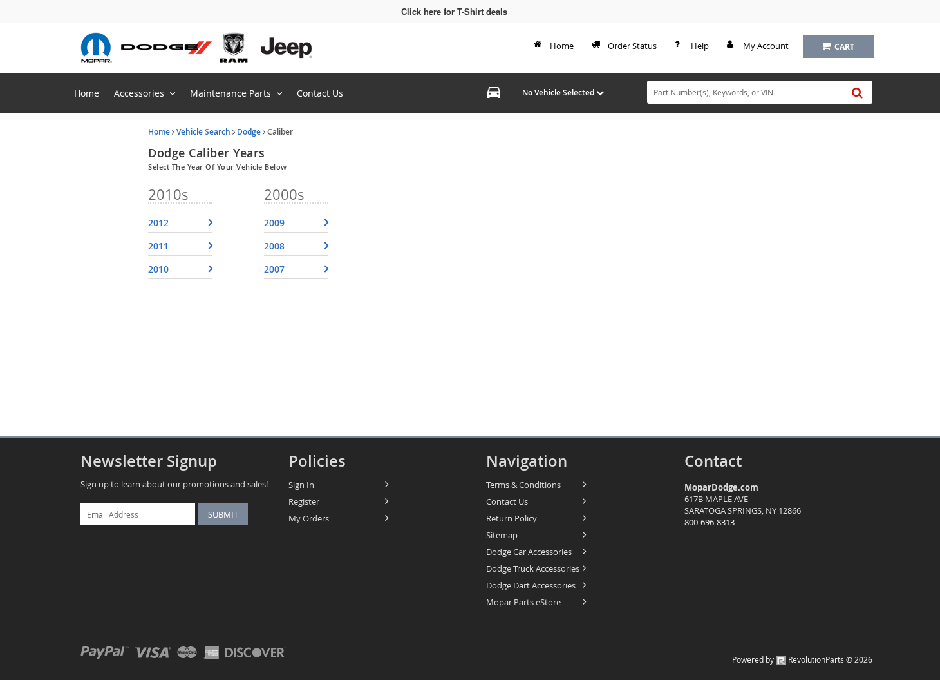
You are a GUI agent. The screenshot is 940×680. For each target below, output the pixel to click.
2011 (158, 246)
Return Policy (511, 518)
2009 (274, 223)
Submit (223, 514)
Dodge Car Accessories (529, 552)
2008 (274, 246)
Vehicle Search (203, 131)
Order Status (632, 46)
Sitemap (502, 535)
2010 (158, 269)
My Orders (308, 518)
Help (700, 46)
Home (562, 46)
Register (303, 501)
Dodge (249, 131)
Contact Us (507, 501)
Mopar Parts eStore (523, 602)
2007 (274, 269)
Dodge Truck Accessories (532, 568)
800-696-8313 (709, 522)
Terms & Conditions (523, 485)
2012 (158, 223)
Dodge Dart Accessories (531, 585)
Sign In (301, 485)
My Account (766, 46)
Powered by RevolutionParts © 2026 (802, 659)
